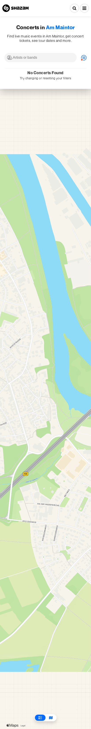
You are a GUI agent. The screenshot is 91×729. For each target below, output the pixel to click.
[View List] (40, 718)
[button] (84, 8)
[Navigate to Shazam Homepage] (15, 8)
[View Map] (51, 718)
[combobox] (40, 57)
